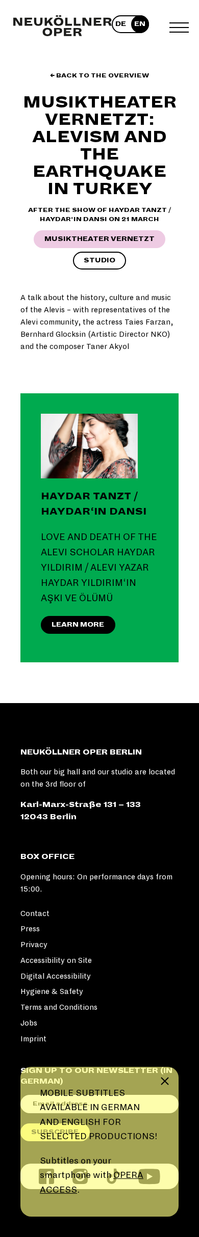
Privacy (33, 944)
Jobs (28, 1023)
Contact (34, 913)
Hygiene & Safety (51, 991)
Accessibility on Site (56, 960)
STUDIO (99, 260)
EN (139, 24)
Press (30, 929)
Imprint (33, 1039)
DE (120, 24)
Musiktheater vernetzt (99, 239)
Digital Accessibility (55, 976)
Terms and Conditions (58, 1007)
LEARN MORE (78, 624)
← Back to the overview (99, 75)
